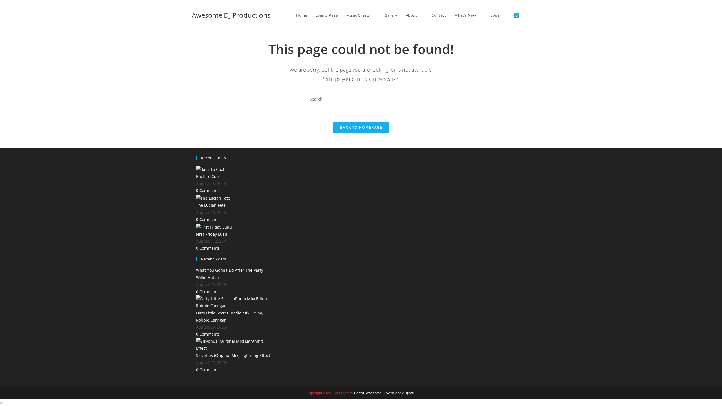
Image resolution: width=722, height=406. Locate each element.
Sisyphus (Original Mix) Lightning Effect (233, 355)
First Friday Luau (211, 234)
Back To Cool (208, 176)
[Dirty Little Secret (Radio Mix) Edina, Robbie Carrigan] (234, 301)
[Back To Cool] (210, 168)
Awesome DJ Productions (231, 15)
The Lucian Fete (211, 205)
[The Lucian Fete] (213, 197)
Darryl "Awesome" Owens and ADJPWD (384, 393)
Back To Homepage (361, 127)
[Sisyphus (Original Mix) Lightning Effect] (234, 344)
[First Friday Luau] (214, 226)
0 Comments (208, 190)
